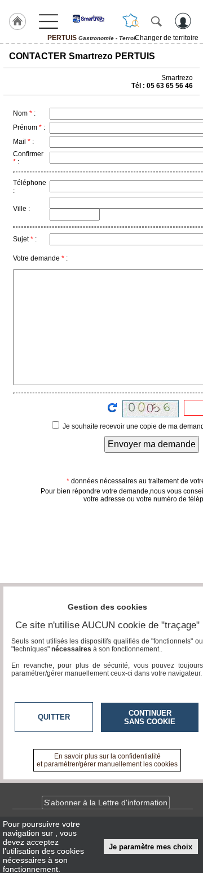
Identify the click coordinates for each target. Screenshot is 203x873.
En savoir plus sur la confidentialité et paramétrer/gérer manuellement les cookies (107, 760)
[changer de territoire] (130, 20)
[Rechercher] (156, 20)
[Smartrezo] (92, 19)
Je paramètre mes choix (150, 847)
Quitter (54, 717)
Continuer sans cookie (149, 717)
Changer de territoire (166, 38)
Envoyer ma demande (152, 444)
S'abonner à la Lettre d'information (105, 802)
